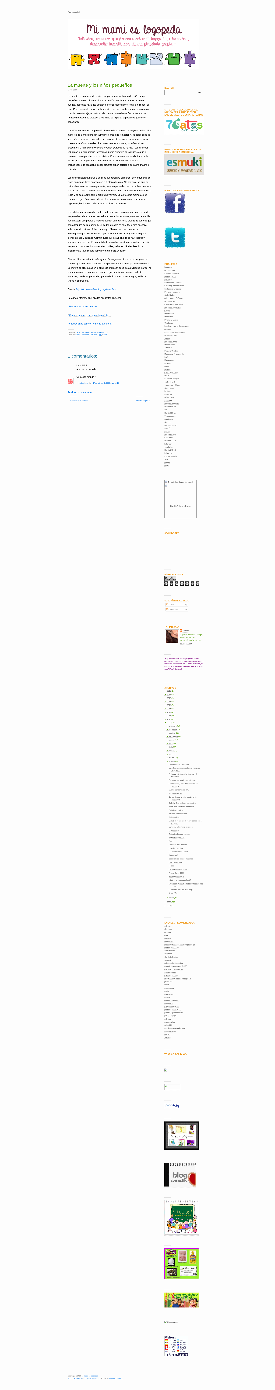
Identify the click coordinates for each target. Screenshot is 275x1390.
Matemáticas (169, 314)
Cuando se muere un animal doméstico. (90, 315)
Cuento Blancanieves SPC (179, 790)
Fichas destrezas (175, 793)
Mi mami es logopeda (90, 1376)
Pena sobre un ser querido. (83, 306)
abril (171, 754)
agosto (172, 740)
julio (171, 744)
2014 (169, 705)
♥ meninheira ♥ (82, 383)
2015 (169, 702)
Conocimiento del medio (173, 304)
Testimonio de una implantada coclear (183, 780)
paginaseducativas (171, 1006)
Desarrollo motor (170, 341)
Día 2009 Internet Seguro (178, 852)
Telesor (171, 866)
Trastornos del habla (172, 385)
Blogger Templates (75, 1378)
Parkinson (168, 394)
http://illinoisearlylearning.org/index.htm (96, 289)
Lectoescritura (170, 276)
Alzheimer (168, 348)
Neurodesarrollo (170, 335)
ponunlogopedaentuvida (173, 1013)
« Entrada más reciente (79, 401)
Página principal (74, 12)
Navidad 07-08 (170, 434)
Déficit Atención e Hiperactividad (176, 326)
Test (166, 459)
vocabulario (168, 447)
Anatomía (168, 400)
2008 (169, 902)
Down (166, 376)
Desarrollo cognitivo (172, 292)
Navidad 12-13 (170, 441)
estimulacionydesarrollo (173, 969)
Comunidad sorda (171, 372)
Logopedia (168, 267)
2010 (169, 719)
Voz (165, 410)
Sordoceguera (169, 416)
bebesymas (168, 941)
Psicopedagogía (170, 456)
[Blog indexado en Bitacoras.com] (171, 1322)
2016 (169, 698)
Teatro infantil (169, 382)
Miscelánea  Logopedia (174, 354)
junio (171, 747)
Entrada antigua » (143, 401)
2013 (169, 709)
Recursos (168, 279)
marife (166, 991)
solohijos (167, 1019)
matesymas (168, 994)
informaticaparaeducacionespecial (177, 979)
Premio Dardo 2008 (176, 873)
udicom (167, 1034)
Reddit (104, 335)
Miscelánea (168, 317)
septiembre (173, 736)
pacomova (168, 1003)
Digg (99, 335)
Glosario (167, 422)
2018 (169, 691)
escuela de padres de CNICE (175, 966)
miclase (167, 997)
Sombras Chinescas (176, 837)
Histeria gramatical (176, 848)
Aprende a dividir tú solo (178, 814)
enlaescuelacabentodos (173, 963)
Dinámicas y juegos (172, 320)
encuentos (168, 960)
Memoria (167, 363)
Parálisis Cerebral (171, 351)
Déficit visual (169, 397)
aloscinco (168, 929)
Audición (167, 428)
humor (166, 366)
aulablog (167, 938)
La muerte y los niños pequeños (100, 85)
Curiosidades (169, 295)
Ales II (171, 841)
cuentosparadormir (171, 948)
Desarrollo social (170, 301)
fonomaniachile (170, 972)
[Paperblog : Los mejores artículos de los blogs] (172, 1108)
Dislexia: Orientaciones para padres (182, 803)
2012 (169, 712)
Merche (186, 631)
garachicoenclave (171, 975)
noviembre (173, 729)
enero (171, 898)
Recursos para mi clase (178, 845)
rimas (166, 465)
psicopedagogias (170, 1016)
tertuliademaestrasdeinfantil (174, 1028)
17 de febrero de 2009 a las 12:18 (106, 383)
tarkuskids (168, 1025)
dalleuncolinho (169, 951)
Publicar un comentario (80, 392)
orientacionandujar (171, 1000)
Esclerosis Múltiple (171, 379)
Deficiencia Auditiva (171, 403)
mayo (171, 751)
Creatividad (168, 323)
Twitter (77, 335)
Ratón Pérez (173, 893)
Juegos (167, 338)
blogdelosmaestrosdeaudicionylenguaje (179, 944)
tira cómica (168, 419)
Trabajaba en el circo (177, 810)
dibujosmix (168, 954)
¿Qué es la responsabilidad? (180, 880)
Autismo (167, 329)
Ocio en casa (169, 270)
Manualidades (169, 360)
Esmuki (167, 431)
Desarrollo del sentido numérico (181, 859)
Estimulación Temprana (173, 283)
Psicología (168, 453)
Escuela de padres (83, 332)
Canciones (168, 438)
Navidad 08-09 (170, 407)
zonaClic (167, 1037)
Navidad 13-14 (170, 450)
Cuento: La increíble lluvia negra (181, 890)
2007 (169, 906)
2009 (169, 723)
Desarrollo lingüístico (172, 307)
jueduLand (168, 982)
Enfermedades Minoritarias (174, 332)
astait (166, 935)
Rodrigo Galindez (116, 1378)
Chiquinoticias (174, 830)
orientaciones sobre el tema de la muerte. (90, 323)
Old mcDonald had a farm (178, 869)
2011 (169, 716)
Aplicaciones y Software (173, 298)
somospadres (169, 1022)
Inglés (166, 357)
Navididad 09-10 (170, 425)
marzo (172, 758)
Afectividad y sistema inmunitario (181, 807)
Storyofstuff (173, 855)
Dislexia (167, 369)
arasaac (167, 932)
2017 (169, 694)
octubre (172, 733)
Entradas (172, 605)
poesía (167, 462)
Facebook (85, 335)
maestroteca (169, 988)
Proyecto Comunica (176, 876)
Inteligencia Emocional (99, 332)
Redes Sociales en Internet (179, 834)
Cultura (167, 310)
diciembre (173, 726)
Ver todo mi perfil (186, 643)
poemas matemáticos (172, 1010)
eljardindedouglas (171, 957)
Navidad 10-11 (170, 413)
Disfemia (167, 391)
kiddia (166, 985)
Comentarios (169, 388)
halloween (168, 444)
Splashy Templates (92, 1378)
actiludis (167, 926)
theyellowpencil (170, 1031)
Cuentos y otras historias (174, 286)
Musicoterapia (169, 345)
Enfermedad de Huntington (179, 764)
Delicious (93, 335)
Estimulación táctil (175, 862)
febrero (172, 761)
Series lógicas (174, 817)
